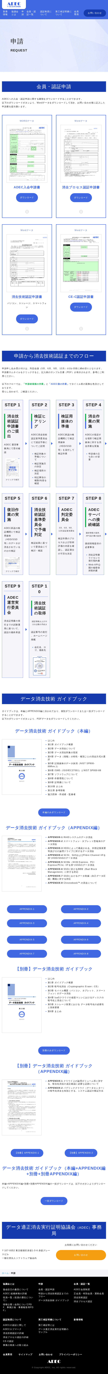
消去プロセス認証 (83, 1301)
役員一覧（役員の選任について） (18, 1298)
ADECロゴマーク (12, 1329)
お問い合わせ (95, 13)
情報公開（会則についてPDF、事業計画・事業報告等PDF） (18, 1307)
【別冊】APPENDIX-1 (27, 1153)
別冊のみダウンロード (54, 1050)
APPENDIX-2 (81, 909)
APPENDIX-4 (81, 923)
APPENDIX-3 (27, 923)
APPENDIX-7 (27, 954)
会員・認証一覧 (31, 13)
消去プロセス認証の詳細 (16, 1337)
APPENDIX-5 (27, 940)
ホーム (5, 1273)
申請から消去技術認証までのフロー (53, 1295)
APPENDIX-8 (81, 954)
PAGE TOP (105, 1364)
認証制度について (46, 13)
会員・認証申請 (46, 1289)
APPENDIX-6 (81, 940)
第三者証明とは (46, 1325)
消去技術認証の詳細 (13, 1333)
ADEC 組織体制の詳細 (15, 1293)
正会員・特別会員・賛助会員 (89, 1293)
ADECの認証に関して (14, 1325)
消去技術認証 (81, 1297)
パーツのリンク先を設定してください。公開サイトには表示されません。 (27, 166)
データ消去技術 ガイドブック (53, 1300)
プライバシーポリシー (70, 1354)
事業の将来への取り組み (16, 1345)
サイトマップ (26, 1354)
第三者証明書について (63, 13)
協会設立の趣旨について (16, 1289)
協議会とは (14, 13)
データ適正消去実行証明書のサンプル (53, 1330)
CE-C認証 (8, 1341)
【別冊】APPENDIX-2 (81, 1153)
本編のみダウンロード (54, 812)
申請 (23, 13)
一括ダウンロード (54, 1201)
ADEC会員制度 (82, 1289)
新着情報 (5, 13)
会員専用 (76, 13)
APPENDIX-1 (27, 909)
